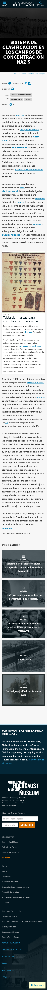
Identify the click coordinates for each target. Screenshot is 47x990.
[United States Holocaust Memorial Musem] (23, 788)
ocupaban (7, 528)
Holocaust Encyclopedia (11, 911)
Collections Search (9, 916)
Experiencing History (10, 932)
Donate (6, 857)
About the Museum (11, 943)
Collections (6, 876)
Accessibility (8, 970)
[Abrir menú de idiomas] (11, 105)
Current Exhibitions (10, 842)
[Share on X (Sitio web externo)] (25, 83)
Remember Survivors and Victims (15, 887)
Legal (4, 977)
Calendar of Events (9, 847)
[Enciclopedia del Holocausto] (23, 4)
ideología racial (10, 191)
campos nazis (16, 99)
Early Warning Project (11, 937)
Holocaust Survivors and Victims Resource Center (22, 922)
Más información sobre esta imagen (29, 74)
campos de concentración (21, 95)
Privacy (5, 963)
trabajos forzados (11, 234)
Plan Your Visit (8, 837)
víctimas (20, 115)
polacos (37, 224)
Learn (4, 866)
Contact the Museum (12, 950)
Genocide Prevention (10, 892)
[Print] (12, 89)
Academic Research (10, 882)
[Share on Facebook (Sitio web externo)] (29, 83)
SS (6, 422)
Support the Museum (10, 852)
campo (40, 397)
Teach (4, 871)
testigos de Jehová (29, 129)
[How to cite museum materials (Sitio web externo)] (9, 83)
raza (22, 187)
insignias (28, 99)
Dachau (28, 332)
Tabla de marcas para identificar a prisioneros (20, 319)
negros (20, 202)
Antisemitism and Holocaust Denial (16, 897)
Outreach (5, 902)
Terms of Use (8, 956)
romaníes (40, 198)
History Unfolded (9, 927)
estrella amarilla (35, 382)
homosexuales (19, 147)
